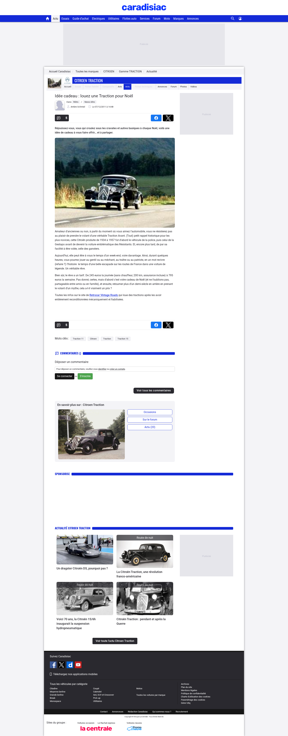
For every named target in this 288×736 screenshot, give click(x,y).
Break (52, 698)
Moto (167, 18)
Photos (183, 86)
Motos (139, 688)
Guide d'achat (80, 18)
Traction (107, 338)
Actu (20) (149, 427)
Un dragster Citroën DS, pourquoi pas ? (82, 568)
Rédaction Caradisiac (138, 711)
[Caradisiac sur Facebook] (53, 665)
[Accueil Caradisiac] (47, 18)
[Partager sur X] (169, 117)
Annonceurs (117, 711)
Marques (178, 18)
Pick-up (96, 698)
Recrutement (182, 711)
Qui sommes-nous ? (161, 711)
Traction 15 (123, 338)
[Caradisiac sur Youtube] (78, 665)
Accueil (67, 86)
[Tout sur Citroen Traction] (54, 87)
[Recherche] (232, 18)
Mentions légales (189, 690)
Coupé (96, 688)
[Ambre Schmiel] (60, 109)
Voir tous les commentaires (154, 390)
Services (145, 18)
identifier (102, 369)
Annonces (193, 18)
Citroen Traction (88, 80)
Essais (65, 18)
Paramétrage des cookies (193, 700)
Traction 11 (78, 338)
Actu (55, 18)
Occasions (150, 412)
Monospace (55, 701)
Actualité (151, 71)
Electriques (98, 18)
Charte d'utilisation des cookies (195, 696)
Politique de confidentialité (193, 693)
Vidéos (193, 86)
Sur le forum (150, 419)
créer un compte (117, 369)
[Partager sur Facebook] (157, 117)
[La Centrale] (96, 731)
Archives (185, 684)
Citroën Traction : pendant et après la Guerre (141, 621)
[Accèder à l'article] (84, 549)
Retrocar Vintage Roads (104, 295)
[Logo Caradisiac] (144, 13)
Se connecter (64, 376)
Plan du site (186, 687)
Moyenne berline (57, 691)
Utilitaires (113, 18)
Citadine (54, 688)
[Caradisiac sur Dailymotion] (70, 665)
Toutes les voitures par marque (150, 695)
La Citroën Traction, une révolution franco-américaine (139, 574)
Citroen (93, 338)
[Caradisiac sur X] (62, 665)
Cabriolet (97, 691)
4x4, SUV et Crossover (103, 695)
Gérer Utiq (185, 703)
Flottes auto (129, 18)
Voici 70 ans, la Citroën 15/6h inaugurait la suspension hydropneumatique (76, 623)
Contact (104, 711)
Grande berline (57, 695)
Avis (120, 86)
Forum (156, 18)
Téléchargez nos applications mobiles (75, 674)
